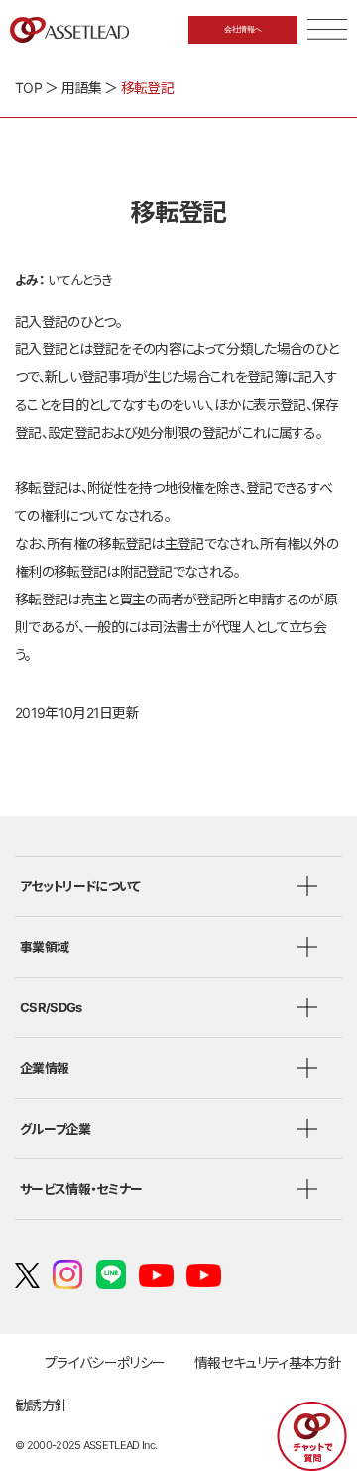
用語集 (81, 87)
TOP (28, 87)
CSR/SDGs (51, 1007)
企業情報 (44, 1068)
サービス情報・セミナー (81, 1189)
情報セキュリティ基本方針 (267, 1362)
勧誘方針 (41, 1405)
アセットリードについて (80, 886)
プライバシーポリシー (105, 1362)
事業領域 (44, 947)
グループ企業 (55, 1129)
